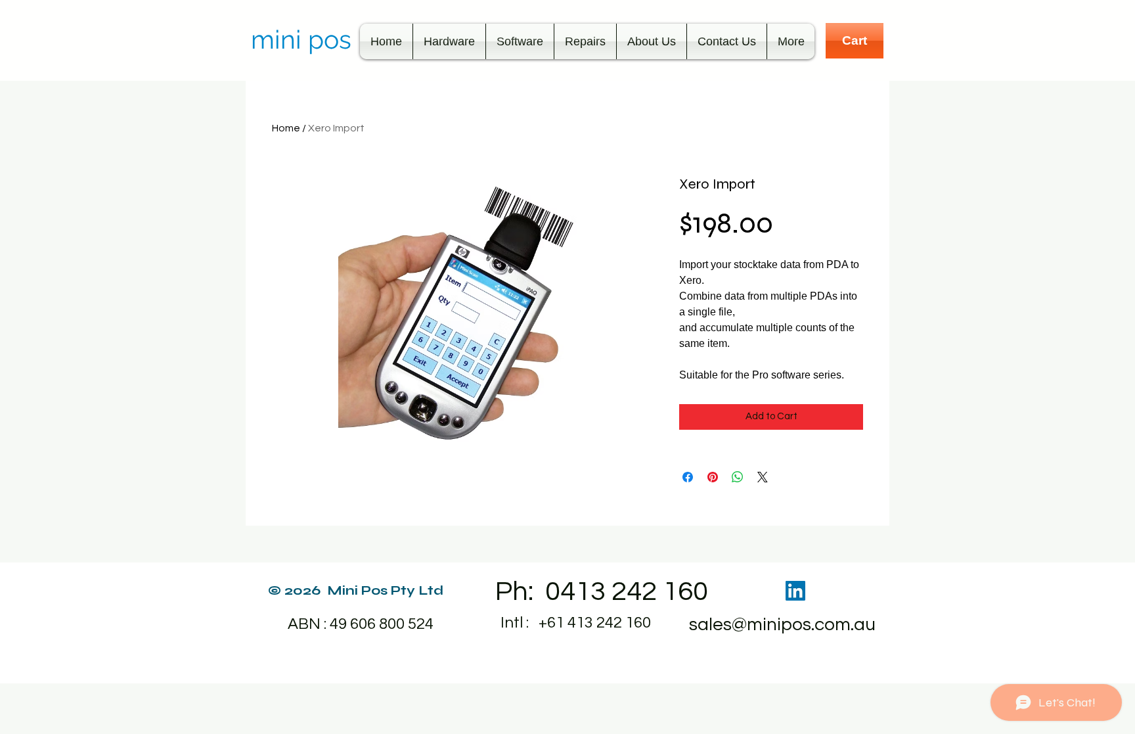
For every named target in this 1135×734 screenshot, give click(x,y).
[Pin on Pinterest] (713, 477)
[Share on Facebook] (688, 477)
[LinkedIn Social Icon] (795, 591)
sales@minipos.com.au (782, 624)
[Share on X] (762, 477)
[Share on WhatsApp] (738, 477)
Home (286, 128)
